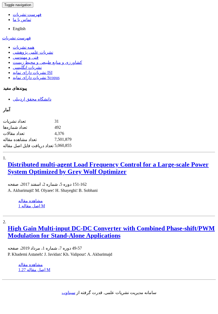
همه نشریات (23, 47)
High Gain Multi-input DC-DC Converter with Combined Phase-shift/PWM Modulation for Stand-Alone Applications (111, 232)
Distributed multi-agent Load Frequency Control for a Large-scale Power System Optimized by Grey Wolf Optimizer (108, 168)
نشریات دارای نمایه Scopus (36, 77)
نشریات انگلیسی (27, 67)
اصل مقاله (31, 206)
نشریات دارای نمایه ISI (32, 72)
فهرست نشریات (27, 14)
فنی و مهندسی (26, 57)
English (19, 28)
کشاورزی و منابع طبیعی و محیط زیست (47, 62)
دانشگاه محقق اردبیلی (32, 99)
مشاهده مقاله (30, 201)
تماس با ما (22, 19)
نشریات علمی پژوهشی (33, 52)
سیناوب (68, 292)
